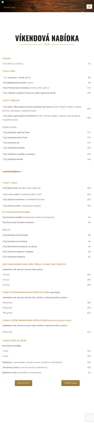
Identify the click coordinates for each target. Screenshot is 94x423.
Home (35, 16)
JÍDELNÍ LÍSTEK (23, 383)
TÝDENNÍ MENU (70, 383)
